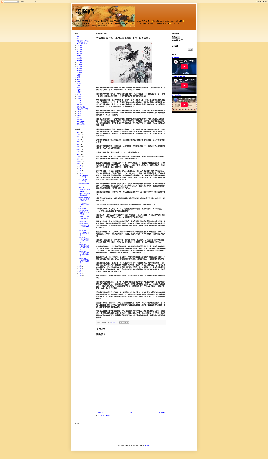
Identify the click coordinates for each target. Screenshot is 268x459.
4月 (80, 276)
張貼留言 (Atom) (105, 415)
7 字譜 (79, 88)
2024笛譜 (79, 49)
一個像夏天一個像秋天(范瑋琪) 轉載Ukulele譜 (84, 199)
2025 (79, 134)
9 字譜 (79, 92)
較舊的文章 (162, 412)
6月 (80, 271)
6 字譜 (79, 85)
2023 (79, 139)
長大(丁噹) (81, 187)
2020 (79, 147)
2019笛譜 (79, 60)
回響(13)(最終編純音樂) (178, 76)
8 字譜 (79, 90)
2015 (79, 159)
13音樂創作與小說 (82, 43)
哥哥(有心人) (175, 57)
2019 (79, 149)
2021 (79, 144)
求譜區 (79, 39)
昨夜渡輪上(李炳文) (84, 216)
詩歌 (78, 117)
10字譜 (79, 94)
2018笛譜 (79, 62)
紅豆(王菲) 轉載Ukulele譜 (83, 180)
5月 (80, 273)
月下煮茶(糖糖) (176, 95)
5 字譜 (79, 83)
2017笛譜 (79, 64)
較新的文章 (100, 412)
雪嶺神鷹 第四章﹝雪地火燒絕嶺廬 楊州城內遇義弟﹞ (84, 254)
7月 (80, 268)
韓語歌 (79, 115)
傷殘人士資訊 (80, 124)
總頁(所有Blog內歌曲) (83, 41)
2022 (79, 142)
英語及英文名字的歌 (82, 109)
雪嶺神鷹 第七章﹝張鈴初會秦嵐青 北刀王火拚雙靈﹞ (84, 233)
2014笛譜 (79, 71)
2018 (79, 151)
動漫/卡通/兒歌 (81, 107)
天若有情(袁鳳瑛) (83, 219)
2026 (79, 132)
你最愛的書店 (80, 122)
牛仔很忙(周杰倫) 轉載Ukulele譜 (84, 190)
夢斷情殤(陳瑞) (83, 221)
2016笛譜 (79, 66)
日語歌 (79, 113)
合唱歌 (79, 111)
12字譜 (79, 98)
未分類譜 (79, 120)
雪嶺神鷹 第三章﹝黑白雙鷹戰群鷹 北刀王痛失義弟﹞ (84, 261)
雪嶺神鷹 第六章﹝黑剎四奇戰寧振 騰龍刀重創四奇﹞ (84, 240)
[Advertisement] (131, 396)
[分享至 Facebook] (126, 322)
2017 (79, 154)
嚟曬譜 (84, 11)
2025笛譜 (79, 47)
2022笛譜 (79, 54)
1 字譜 (79, 75)
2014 (79, 161)
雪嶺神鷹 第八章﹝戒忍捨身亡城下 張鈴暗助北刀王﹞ (84, 226)
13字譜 (79, 100)
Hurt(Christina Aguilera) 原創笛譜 (84, 204)
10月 (80, 171)
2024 (79, 137)
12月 (80, 166)
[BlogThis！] (122, 322)
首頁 (131, 412)
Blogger (147, 445)
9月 (80, 173)
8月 (80, 266)
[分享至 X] (124, 322)
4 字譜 (79, 81)
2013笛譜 (79, 73)
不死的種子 (80, 105)
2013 (79, 164)
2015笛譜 (79, 68)
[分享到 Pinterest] (128, 322)
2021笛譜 (79, 56)
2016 (79, 156)
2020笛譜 (79, 58)
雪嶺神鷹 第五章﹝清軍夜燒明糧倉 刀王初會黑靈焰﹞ (84, 247)
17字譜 (79, 102)
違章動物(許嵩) (83, 208)
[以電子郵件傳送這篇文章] (120, 322)
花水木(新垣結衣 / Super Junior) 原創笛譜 (84, 212)
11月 (80, 168)
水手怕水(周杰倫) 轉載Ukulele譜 (84, 194)
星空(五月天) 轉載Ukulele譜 (83, 176)
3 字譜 (79, 79)
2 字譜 (79, 77)
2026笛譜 (79, 45)
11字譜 (79, 96)
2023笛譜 (79, 51)
